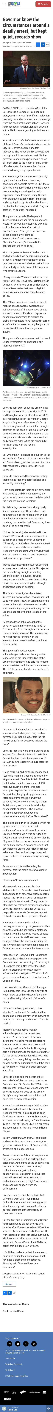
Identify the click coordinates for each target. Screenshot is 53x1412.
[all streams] (49, 1408)
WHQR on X (10, 1370)
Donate (44, 4)
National (9, 1284)
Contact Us (10, 1358)
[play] (4, 1408)
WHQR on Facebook (13, 1364)
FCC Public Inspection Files (16, 1376)
